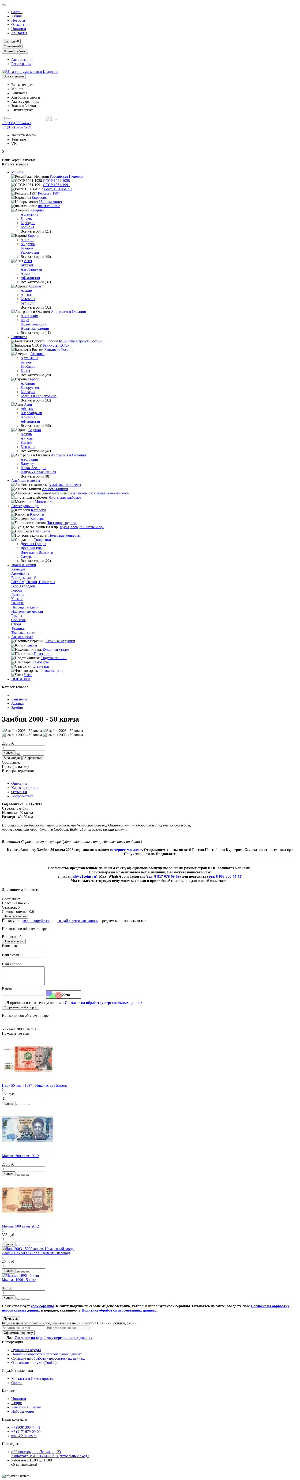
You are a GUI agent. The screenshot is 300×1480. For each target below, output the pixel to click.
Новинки (18, 29)
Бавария (27, 248)
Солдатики (42, 540)
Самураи (28, 556)
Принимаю (11, 1318)
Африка (34, 286)
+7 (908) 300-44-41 (16, 123)
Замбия (17, 708)
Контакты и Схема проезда (32, 1379)
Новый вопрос (14, 941)
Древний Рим (31, 548)
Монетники (44, 502)
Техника (18, 628)
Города (16, 590)
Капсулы (37, 514)
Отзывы (17, 25)
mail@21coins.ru (24, 1436)
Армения (28, 273)
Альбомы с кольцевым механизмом (101, 493)
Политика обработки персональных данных (46, 1354)
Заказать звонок (24, 135)
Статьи (16, 12)
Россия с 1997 (49, 193)
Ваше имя (10, 946)
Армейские (20, 573)
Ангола (27, 295)
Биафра (26, 442)
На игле (17, 603)
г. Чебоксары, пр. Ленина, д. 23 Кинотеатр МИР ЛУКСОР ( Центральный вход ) (50, 1454)
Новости (18, 20)
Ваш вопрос (11, 964)
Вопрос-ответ (22, 796)
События (18, 620)
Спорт (16, 624)
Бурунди (27, 303)
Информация (12, 1342)
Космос (17, 599)
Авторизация (21, 59)
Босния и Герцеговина (38, 396)
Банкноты (19, 337)
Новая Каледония (35, 328)
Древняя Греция (33, 544)
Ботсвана (28, 299)
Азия (28, 261)
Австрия (27, 240)
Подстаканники (54, 658)
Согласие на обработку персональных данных (48, 1358)
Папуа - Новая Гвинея (38, 472)
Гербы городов (23, 586)
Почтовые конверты (64, 535)
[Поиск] (54, 119)
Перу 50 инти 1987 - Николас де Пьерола (35, 1085)
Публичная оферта (26, 1350)
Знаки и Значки (23, 565)
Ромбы (16, 616)
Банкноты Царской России (80, 341)
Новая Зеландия (33, 324)
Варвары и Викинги (37, 552)
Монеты (17, 172)
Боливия (27, 227)
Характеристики (24, 788)
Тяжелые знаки (23, 633)
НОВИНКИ (20, 679)
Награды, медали (25, 607)
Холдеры (37, 518)
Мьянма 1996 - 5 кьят (19, 1280)
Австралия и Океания (68, 312)
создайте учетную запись (77, 921)
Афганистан (30, 278)
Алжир (26, 290)
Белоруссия (30, 252)
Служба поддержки (17, 1371)
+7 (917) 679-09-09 (16, 127)
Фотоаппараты (51, 671)
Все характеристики (18, 771)
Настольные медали (27, 611)
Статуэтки (41, 666)
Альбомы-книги (55, 489)
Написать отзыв (15, 916)
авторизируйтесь (35, 921)
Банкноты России (58, 350)
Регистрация (21, 64)
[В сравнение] (28, 1104)
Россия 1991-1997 (58, 189)
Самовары (40, 662)
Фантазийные (49, 206)
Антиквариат (22, 637)
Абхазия (27, 265)
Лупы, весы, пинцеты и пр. (82, 527)
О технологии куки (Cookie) (33, 1363)
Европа (33, 235)
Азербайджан (31, 269)
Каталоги (38, 510)
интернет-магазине (126, 850)
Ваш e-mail (10, 955)
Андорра (28, 244)
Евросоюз (39, 197)
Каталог (8, 1391)
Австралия (29, 316)
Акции (16, 16)
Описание (19, 783)
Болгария (28, 392)
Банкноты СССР (56, 345)
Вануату (27, 464)
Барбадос (28, 223)
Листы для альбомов (65, 497)
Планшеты (41, 531)
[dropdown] (4, 5)
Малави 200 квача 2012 (20, 1156)
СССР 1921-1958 (56, 181)
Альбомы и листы (25, 480)
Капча (7, 988)
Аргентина (29, 214)
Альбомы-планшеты (65, 485)
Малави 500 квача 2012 (20, 1226)
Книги (31, 645)
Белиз (25, 371)
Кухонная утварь (56, 649)
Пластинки (43, 654)
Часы (28, 675)
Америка (37, 210)
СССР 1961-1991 (56, 185)
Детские (17, 595)
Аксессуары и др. (25, 506)
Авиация (18, 569)
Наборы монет (50, 202)
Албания (28, 383)
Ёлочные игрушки (60, 641)
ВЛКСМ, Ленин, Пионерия (33, 582)
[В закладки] (23, 1104)
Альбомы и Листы (26, 1407)
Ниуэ (25, 320)
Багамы (27, 219)
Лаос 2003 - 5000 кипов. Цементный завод (36, 1253)
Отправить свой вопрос (20, 1007)
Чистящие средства (62, 523)
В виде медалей (23, 578)
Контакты (19, 33)
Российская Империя (66, 176)
